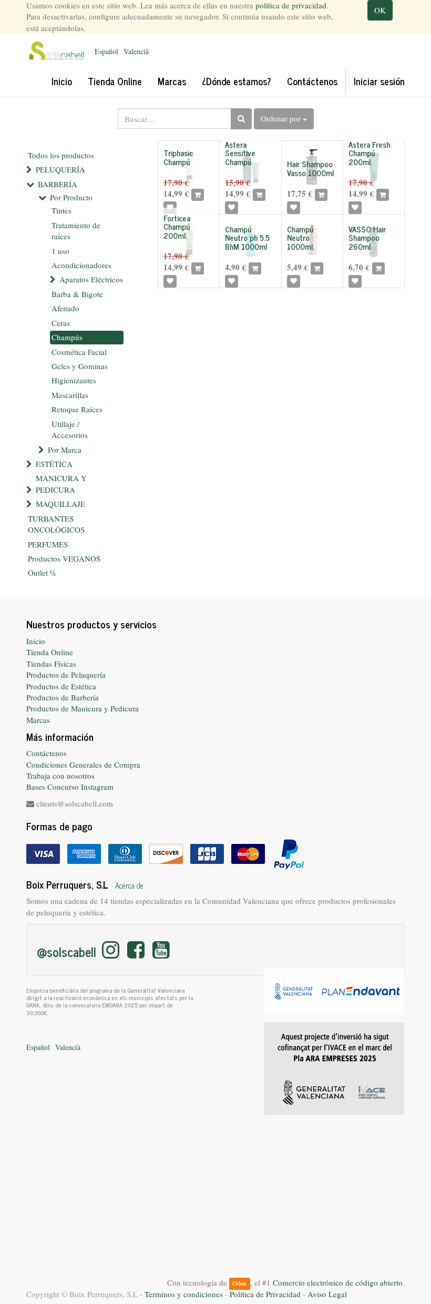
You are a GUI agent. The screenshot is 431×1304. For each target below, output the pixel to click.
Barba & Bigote (77, 294)
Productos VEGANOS (64, 558)
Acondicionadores (81, 265)
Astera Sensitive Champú (240, 153)
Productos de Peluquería (66, 674)
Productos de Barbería (62, 697)
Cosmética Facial (79, 352)
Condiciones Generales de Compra (83, 764)
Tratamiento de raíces (76, 230)
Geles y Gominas (80, 366)
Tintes (61, 210)
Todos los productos (61, 155)
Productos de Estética (61, 686)
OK (380, 10)
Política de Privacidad (265, 1294)
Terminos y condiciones (184, 1294)
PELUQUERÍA (60, 169)
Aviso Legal (327, 1294)
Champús (67, 337)
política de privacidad (290, 5)
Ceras (61, 323)
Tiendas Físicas (51, 663)
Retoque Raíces (77, 409)
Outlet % (42, 572)
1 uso (60, 251)
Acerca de (129, 885)
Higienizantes (74, 380)
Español (106, 51)
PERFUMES (48, 544)
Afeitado (65, 308)
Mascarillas (70, 395)
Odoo (239, 1283)
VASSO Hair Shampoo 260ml (367, 237)
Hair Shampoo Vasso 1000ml (310, 168)
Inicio (35, 641)
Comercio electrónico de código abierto (338, 1282)
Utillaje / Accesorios (70, 429)
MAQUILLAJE (60, 503)
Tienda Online (49, 652)
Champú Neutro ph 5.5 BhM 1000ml (247, 237)
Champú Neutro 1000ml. (300, 237)
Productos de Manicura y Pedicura (82, 708)
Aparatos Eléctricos (91, 279)
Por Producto (71, 197)
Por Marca (64, 449)
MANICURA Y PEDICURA (61, 483)
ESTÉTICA (54, 464)
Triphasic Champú (178, 157)
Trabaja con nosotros (60, 775)
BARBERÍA (57, 184)
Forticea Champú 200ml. (176, 226)
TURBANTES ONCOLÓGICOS (56, 524)
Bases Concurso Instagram (70, 786)
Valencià (136, 51)
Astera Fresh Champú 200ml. (369, 153)
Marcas (38, 720)
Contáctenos (46, 753)
